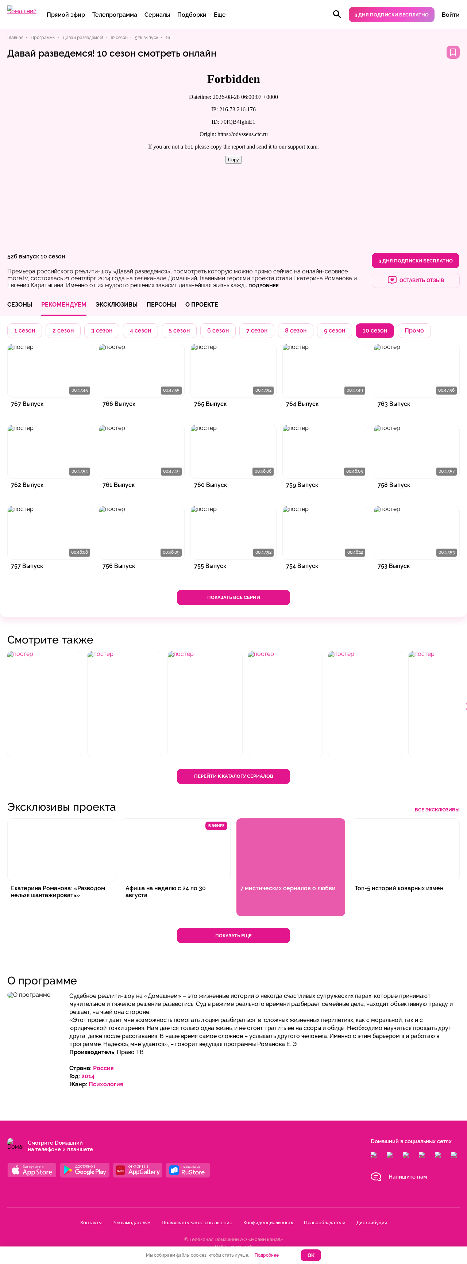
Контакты (90, 1222)
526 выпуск (23, 256)
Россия (103, 1068)
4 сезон (140, 330)
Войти (451, 14)
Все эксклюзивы (437, 809)
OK (311, 1255)
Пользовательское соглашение (197, 1222)
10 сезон (52, 256)
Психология (106, 1084)
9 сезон (334, 330)
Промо (414, 330)
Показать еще (233, 935)
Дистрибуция (371, 1222)
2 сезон (63, 330)
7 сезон (256, 330)
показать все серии (233, 597)
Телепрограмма (114, 14)
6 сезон (218, 330)
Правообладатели (325, 1222)
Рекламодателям (131, 1222)
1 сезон (24, 330)
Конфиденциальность (268, 1222)
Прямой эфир (66, 14)
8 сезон (295, 330)
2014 (87, 1076)
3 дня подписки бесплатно (392, 15)
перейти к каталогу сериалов (233, 776)
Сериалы (157, 14)
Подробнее (267, 1255)
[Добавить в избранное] (453, 52)
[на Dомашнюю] (21, 11)
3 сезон (101, 330)
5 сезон (179, 330)
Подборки (192, 14)
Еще (220, 14)
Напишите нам (408, 1176)
